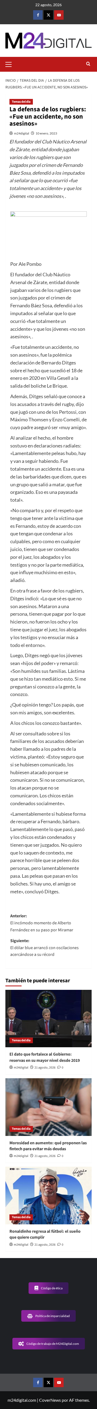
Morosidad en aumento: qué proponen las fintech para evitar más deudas (48, 1146)
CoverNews (50, 1400)
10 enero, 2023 (46, 133)
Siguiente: (44, 947)
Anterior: (41, 923)
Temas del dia (21, 101)
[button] (10, 63)
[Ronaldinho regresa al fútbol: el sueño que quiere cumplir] (48, 1195)
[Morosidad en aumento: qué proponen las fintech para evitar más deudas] (48, 1107)
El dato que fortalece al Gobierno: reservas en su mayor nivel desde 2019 (44, 1057)
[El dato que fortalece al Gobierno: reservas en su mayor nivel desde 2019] (48, 1018)
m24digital (21, 133)
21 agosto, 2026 (45, 1067)
